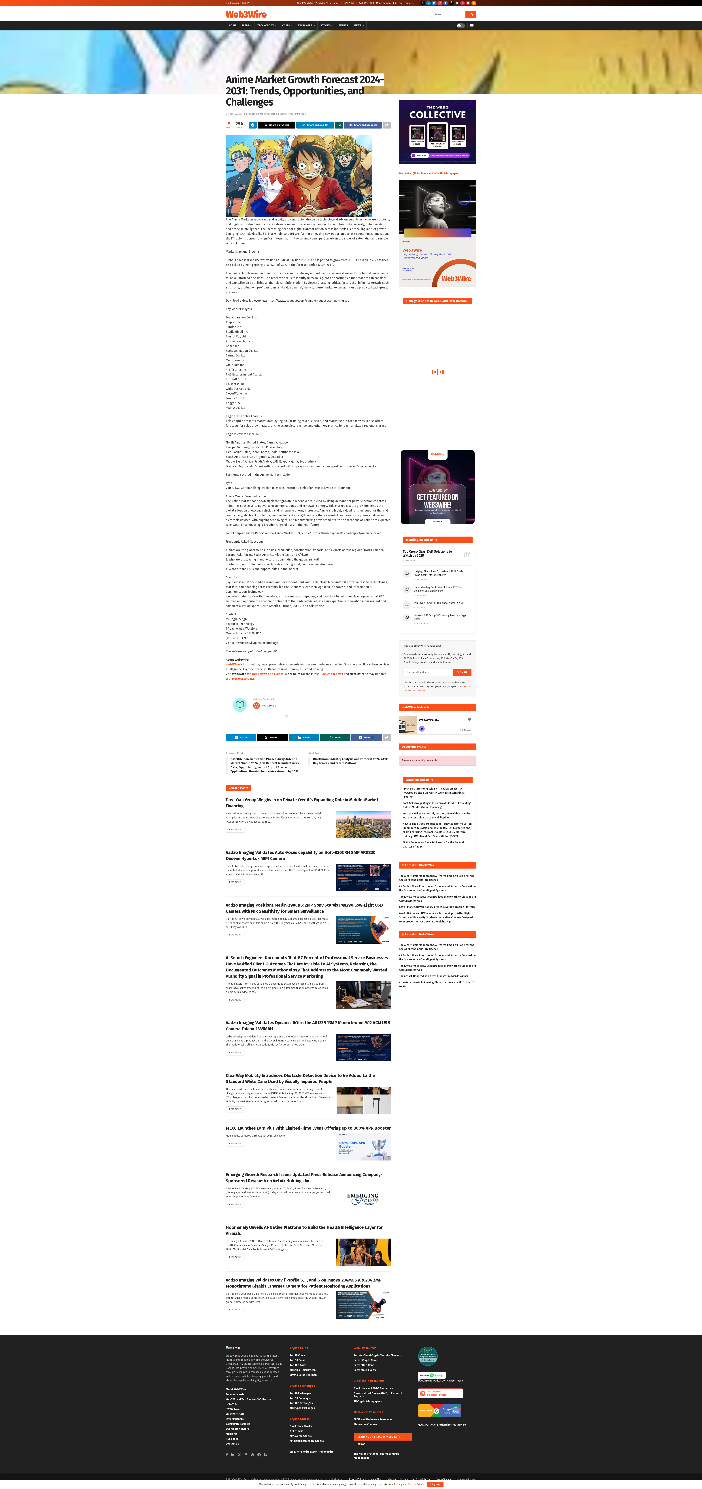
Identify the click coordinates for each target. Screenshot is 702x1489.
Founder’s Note (235, 1394)
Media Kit (231, 1433)
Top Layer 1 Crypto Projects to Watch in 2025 (439, 603)
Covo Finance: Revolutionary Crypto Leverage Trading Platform (437, 907)
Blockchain (239, 35)
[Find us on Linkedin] (232, 1455)
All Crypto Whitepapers (368, 1401)
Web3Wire (246, 14)
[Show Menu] (471, 25)
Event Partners (235, 1419)
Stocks (325, 25)
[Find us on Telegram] (434, 3)
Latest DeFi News (364, 1365)
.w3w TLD (337, 3)
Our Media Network (237, 1429)
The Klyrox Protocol (366, 1453)
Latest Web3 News (365, 1370)
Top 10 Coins (297, 1355)
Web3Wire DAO (366, 3)
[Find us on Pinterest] (462, 3)
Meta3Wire (459, 1424)
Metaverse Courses (365, 1424)
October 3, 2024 (234, 113)
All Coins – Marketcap (303, 1370)
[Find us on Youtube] (468, 3)
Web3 (245, 25)
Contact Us (410, 3)
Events (343, 25)
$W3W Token (350, 3)
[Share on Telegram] (253, 125)
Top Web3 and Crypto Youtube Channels (378, 1355)
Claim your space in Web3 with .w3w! (379, 1438)
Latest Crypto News (365, 1360)
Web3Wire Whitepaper (303, 1451)
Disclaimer (390, 1479)
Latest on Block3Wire (420, 865)
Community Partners (238, 1424)
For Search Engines (422, 1479)
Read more (236, 829)
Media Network (383, 3)
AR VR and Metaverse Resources (373, 1419)
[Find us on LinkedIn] (428, 3)
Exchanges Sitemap (466, 1479)
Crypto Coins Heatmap (303, 1375)
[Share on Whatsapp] (339, 125)
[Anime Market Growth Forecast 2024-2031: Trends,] (299, 176)
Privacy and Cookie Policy (409, 1484)
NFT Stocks (296, 1431)
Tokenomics (326, 1451)
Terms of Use (374, 1479)
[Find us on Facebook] (445, 3)
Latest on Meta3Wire (419, 934)
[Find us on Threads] (451, 3)
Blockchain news (331, 674)
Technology (265, 25)
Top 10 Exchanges (300, 1393)
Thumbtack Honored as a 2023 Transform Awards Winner (433, 976)
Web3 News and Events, (268, 674)
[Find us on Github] (456, 3)
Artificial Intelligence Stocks (307, 1441)
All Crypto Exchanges (302, 1408)
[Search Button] (470, 14)
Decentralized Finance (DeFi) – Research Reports (378, 1395)
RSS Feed (398, 3)
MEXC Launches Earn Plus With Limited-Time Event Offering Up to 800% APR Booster (308, 1128)
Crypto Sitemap (444, 1479)
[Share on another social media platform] (387, 125)
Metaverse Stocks (301, 1436)
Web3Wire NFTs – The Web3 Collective (248, 1399)
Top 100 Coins (298, 1365)
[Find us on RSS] (473, 3)
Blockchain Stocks (301, 1426)
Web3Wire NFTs (323, 3)
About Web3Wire (305, 3)
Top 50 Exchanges (301, 1398)
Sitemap (404, 1479)
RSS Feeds (232, 1438)
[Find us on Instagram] (439, 3)
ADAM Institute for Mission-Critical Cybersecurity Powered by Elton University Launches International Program (434, 793)
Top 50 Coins (297, 1360)
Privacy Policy (356, 1479)
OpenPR (265, 113)
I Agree (435, 1484)
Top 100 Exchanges (301, 1403)
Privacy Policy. (418, 691)
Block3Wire (444, 1424)
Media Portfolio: (427, 1424)
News (357, 25)
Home (232, 25)
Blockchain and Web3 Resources (373, 1388)
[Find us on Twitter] (422, 3)
